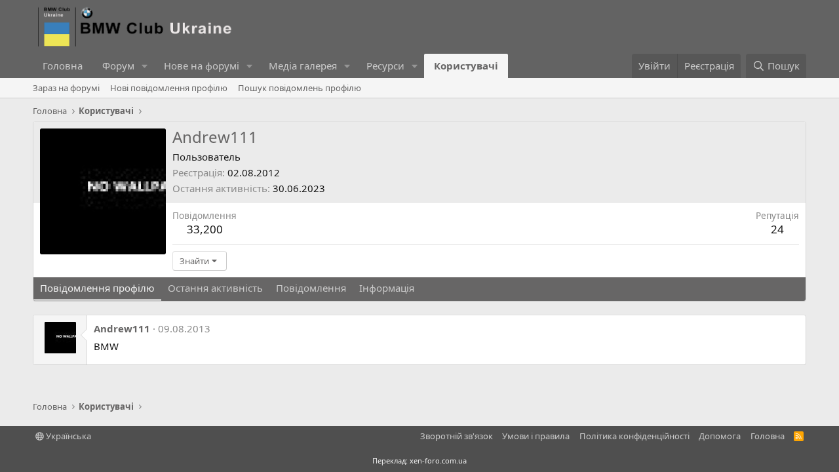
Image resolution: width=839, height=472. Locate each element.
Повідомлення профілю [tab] (97, 287)
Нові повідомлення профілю (168, 88)
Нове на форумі (201, 65)
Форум (118, 65)
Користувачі (466, 65)
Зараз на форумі (66, 88)
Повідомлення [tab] (311, 287)
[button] (145, 66)
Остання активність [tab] (215, 287)
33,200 (205, 229)
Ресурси (385, 65)
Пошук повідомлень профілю (299, 88)
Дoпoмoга (720, 436)
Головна (63, 65)
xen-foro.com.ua (438, 460)
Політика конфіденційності (634, 436)
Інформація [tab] (386, 287)
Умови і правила (536, 436)
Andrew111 (122, 328)
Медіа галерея (303, 65)
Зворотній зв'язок (456, 436)
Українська (67, 436)
